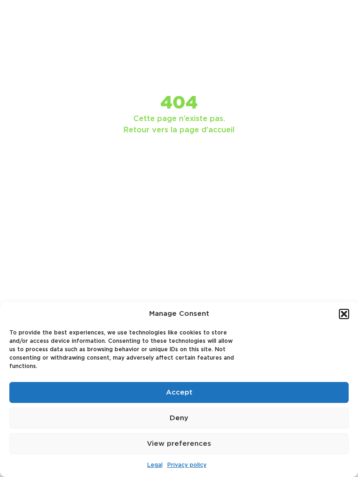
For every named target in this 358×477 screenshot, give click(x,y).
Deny (179, 418)
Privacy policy (187, 465)
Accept (179, 392)
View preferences (179, 443)
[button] (344, 314)
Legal (155, 465)
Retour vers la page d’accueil (179, 130)
